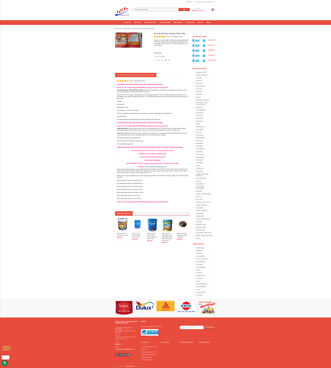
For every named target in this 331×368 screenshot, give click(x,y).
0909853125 (6, 347)
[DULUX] (145, 305)
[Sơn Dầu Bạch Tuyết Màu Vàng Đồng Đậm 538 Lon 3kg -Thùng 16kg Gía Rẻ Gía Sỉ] (167, 224)
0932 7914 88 (199, 10)
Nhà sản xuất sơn (150, 22)
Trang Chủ (127, 22)
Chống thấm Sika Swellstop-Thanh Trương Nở (182, 235)
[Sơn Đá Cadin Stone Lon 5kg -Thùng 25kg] (137, 224)
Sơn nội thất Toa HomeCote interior (122, 234)
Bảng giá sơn (177, 22)
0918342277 (6, 349)
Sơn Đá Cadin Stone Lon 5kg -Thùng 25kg (136, 235)
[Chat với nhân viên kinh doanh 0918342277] (196, 40)
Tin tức (200, 22)
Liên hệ (208, 22)
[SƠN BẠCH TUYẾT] (207, 307)
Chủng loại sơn (165, 22)
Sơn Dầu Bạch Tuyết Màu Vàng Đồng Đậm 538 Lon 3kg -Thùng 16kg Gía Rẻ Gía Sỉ (167, 237)
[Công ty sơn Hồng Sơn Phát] (122, 12)
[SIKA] (165, 306)
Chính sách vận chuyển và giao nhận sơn (149, 348)
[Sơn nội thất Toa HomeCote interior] (122, 224)
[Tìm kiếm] (184, 9)
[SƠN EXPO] (186, 307)
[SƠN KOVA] (124, 308)
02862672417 (189, 1)
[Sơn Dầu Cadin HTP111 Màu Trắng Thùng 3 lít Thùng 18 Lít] (152, 224)
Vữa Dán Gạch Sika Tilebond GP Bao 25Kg (169, 33)
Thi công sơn (190, 22)
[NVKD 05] (204, 40)
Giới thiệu (137, 22)
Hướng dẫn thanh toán (147, 360)
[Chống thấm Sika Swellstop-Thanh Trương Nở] (182, 224)
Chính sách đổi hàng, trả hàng (148, 352)
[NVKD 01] (204, 60)
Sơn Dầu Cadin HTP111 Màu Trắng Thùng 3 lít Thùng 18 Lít (152, 236)
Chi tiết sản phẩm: (135, 75)
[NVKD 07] (204, 45)
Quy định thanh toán (146, 357)
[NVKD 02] (204, 55)
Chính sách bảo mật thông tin (148, 354)
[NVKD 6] (204, 50)
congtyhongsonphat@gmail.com (205, 1)
